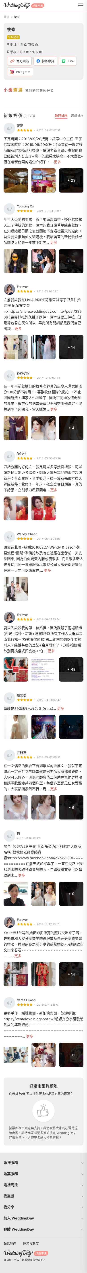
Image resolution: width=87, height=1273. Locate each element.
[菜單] (81, 5)
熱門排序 (61, 115)
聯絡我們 (10, 1243)
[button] (43, 1162)
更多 (57, 162)
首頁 (6, 17)
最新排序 (77, 115)
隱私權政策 (31, 1243)
